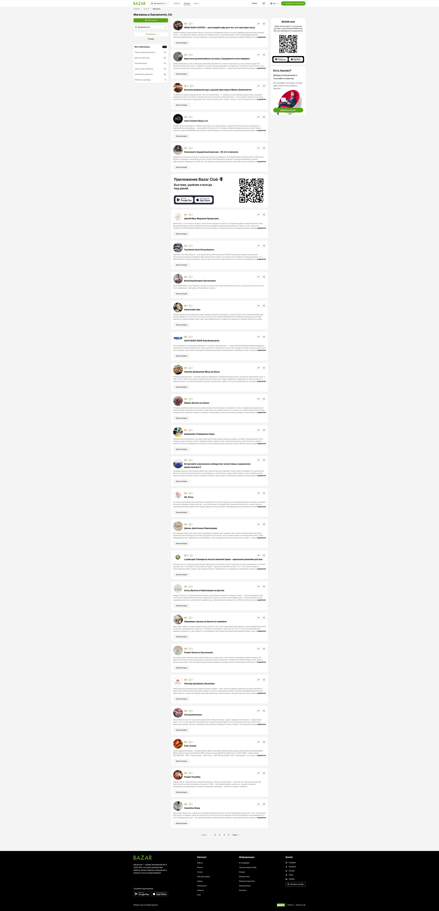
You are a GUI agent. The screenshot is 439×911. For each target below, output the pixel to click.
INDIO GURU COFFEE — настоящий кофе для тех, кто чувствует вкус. (219, 27)
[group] (151, 36)
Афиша (199, 881)
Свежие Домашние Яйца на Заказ (202, 371)
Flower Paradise (192, 777)
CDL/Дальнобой (203, 877)
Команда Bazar (245, 886)
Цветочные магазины (144, 69)
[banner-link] (219, 190)
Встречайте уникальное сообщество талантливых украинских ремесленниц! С (217, 465)
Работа (177, 3)
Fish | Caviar (190, 745)
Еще (196, 3)
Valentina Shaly (192, 808)
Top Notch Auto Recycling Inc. (199, 249)
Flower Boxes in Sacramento (198, 652)
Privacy (290, 905)
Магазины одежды (143, 80)
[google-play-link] (142, 893)
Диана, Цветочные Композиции (200, 528)
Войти (254, 3)
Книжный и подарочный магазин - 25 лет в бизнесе (211, 152)
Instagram (292, 862)
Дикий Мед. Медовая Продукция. (201, 218)
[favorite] (264, 24)
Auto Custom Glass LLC (196, 121)
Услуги (187, 3)
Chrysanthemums (193, 714)
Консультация (181, 43)
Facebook (292, 867)
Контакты (242, 890)
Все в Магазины (142, 47)
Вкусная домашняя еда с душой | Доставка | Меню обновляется (218, 89)
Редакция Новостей (246, 881)
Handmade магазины (144, 74)
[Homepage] (139, 3)
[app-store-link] (159, 893)
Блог (199, 895)
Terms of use (300, 905)
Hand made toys (192, 309)
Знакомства (201, 886)
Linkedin (292, 879)
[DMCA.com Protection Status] (281, 905)
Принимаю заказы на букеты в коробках (205, 621)
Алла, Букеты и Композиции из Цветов (204, 590)
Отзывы (151, 39)
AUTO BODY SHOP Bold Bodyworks (201, 340)
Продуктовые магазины (145, 52)
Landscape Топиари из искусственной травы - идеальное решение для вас (223, 559)
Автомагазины (141, 63)
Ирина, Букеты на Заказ (196, 403)
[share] (258, 24)
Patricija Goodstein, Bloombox (199, 683)
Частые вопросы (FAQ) (247, 867)
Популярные (151, 34)
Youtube (292, 871)
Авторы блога (244, 877)
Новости (200, 890)
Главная (137, 9)
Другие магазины (142, 58)
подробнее (261, 37)
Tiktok (291, 875)
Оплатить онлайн (297, 884)
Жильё (199, 867)
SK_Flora (188, 497)
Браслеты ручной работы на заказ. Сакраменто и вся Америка (217, 58)
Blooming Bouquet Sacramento (200, 280)
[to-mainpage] (143, 858)
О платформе (244, 863)
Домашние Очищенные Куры (199, 434)
